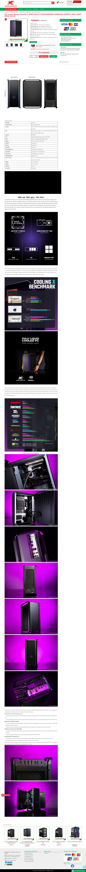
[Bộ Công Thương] (13, 862)
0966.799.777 (77, 1)
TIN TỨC (21, 9)
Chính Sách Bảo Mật (28, 858)
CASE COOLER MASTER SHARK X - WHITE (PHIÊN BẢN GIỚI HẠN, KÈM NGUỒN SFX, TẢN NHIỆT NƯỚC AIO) (74, 842)
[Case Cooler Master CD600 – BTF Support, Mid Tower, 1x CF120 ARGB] (59, 833)
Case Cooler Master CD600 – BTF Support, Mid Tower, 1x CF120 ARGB (59, 842)
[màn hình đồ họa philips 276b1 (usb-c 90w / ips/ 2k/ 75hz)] (33, 46)
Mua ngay (53, 56)
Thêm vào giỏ (43, 56)
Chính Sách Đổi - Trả (29, 856)
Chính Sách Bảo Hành (29, 854)
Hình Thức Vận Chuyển (29, 859)
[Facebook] (72, 866)
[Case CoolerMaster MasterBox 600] (11, 833)
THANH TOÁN (28, 9)
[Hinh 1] (16, 41)
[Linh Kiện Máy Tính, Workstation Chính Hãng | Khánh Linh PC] (11, 7)
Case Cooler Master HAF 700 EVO (43, 841)
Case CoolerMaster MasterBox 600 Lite (27, 842)
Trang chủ (7, 12)
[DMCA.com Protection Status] (8, 865)
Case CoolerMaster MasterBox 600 (11, 842)
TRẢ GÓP (42, 9)
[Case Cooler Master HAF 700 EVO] (43, 833)
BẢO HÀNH (35, 9)
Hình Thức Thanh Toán (29, 861)
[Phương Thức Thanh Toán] (72, 857)
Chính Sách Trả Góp (28, 853)
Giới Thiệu (46, 853)
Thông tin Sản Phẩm (11, 61)
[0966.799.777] (2, 795)
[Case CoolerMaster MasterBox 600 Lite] (27, 833)
